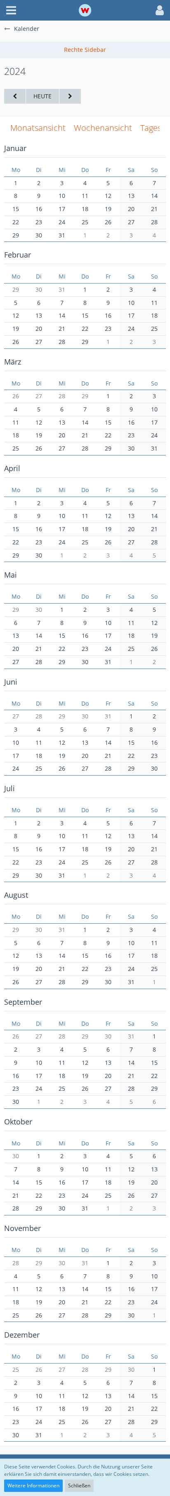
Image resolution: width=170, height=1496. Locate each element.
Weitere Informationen (33, 1485)
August (16, 895)
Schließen (79, 1485)
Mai (10, 575)
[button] (11, 10)
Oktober (18, 1122)
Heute (42, 96)
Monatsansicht (38, 127)
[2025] (70, 96)
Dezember (22, 1335)
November (22, 1228)
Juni (10, 682)
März (12, 362)
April (12, 468)
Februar (17, 255)
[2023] (15, 96)
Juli (9, 788)
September (23, 1002)
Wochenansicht (103, 127)
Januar (15, 148)
